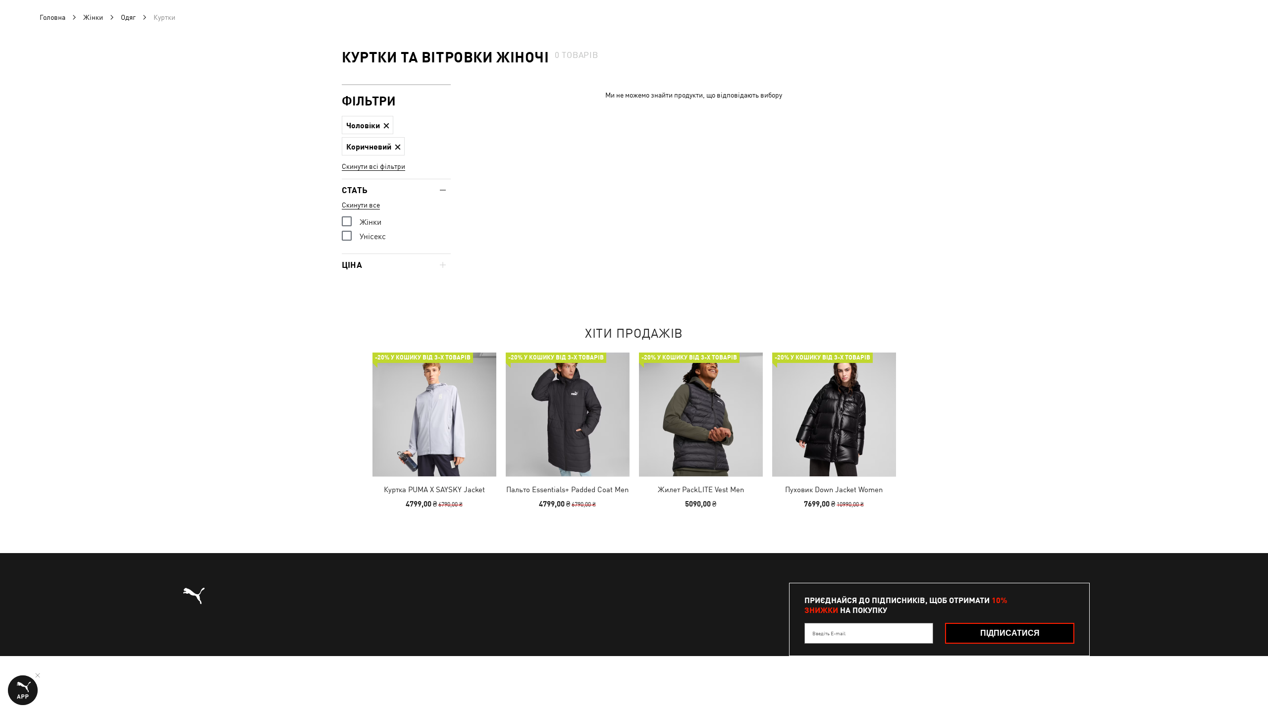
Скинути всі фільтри (373, 166)
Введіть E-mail (828, 633)
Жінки (93, 17)
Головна (52, 17)
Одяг (128, 17)
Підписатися (1010, 633)
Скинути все (361, 205)
